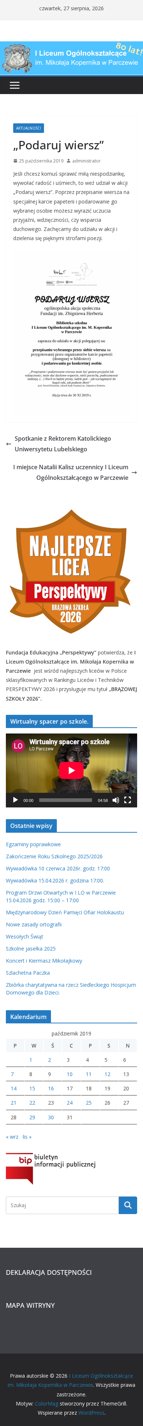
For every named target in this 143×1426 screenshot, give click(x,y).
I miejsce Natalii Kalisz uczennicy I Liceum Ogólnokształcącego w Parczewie (70, 472)
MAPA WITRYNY (30, 1305)
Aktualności (28, 128)
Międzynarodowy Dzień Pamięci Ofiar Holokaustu (65, 912)
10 (70, 1074)
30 (51, 1117)
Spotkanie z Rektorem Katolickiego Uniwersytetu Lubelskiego (63, 443)
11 (89, 1074)
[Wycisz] (116, 800)
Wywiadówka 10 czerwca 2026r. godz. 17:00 (58, 868)
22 (32, 1102)
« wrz (12, 1136)
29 (32, 1117)
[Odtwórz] (15, 800)
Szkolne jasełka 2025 (31, 948)
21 (13, 1102)
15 (32, 1088)
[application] (71, 770)
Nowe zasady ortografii (34, 924)
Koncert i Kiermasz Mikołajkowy (44, 960)
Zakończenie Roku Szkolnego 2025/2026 (54, 856)
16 (51, 1088)
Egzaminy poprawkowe (33, 844)
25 (89, 1102)
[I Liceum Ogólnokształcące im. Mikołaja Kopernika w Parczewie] (71, 46)
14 (13, 1088)
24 (70, 1102)
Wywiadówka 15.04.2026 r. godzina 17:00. (55, 880)
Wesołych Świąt (24, 936)
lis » (27, 1136)
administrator (86, 161)
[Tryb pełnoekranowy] (127, 800)
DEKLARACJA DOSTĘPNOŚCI (49, 1272)
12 (107, 1074)
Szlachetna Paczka (28, 972)
